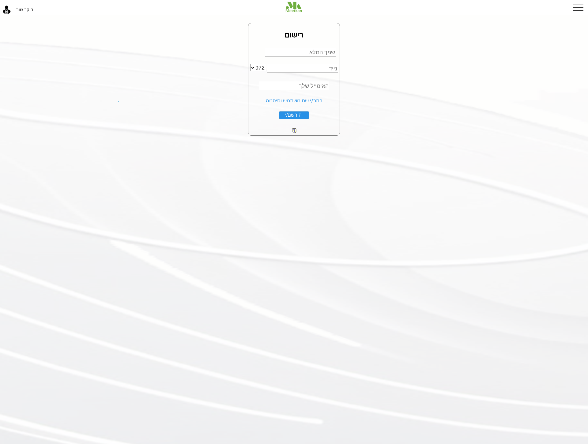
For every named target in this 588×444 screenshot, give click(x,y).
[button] (580, 7)
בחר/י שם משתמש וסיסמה (294, 101)
